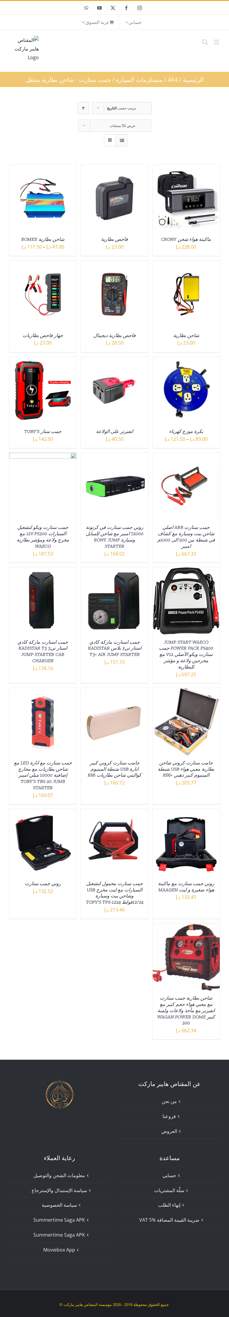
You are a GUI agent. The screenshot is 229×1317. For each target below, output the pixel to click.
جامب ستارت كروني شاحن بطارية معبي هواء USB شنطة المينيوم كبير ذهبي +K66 (186, 769)
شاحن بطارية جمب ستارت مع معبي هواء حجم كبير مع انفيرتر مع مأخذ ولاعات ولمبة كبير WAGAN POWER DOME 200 (186, 1010)
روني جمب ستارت (43, 883)
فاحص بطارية (114, 239)
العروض (169, 1131)
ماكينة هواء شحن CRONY (186, 239)
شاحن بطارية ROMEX (42, 239)
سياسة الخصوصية (59, 1205)
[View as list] (122, 140)
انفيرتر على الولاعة (114, 431)
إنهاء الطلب (169, 1205)
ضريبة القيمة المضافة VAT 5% (169, 1220)
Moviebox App (59, 1249)
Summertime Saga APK (59, 1220)
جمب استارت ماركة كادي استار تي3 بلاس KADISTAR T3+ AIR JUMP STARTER (114, 648)
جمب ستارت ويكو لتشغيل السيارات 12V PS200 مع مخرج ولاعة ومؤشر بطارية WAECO (43, 536)
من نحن (169, 1101)
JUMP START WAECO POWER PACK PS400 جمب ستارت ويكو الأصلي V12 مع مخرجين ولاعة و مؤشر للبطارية (186, 654)
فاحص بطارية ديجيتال (114, 335)
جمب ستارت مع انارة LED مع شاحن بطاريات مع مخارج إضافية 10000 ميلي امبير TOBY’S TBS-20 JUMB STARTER (43, 775)
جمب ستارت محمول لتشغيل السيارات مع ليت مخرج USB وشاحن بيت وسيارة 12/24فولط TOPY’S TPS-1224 (114, 893)
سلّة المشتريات (169, 1190)
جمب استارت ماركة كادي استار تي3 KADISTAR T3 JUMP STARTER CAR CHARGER (43, 651)
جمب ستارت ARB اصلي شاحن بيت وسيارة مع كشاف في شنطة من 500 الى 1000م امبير (186, 536)
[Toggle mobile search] (205, 42)
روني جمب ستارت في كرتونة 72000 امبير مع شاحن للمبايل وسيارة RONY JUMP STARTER (114, 536)
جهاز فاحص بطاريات (43, 335)
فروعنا (169, 1116)
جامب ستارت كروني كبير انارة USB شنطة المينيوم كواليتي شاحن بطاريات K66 (114, 769)
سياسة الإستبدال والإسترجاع (59, 1190)
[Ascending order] (83, 108)
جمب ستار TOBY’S (42, 431)
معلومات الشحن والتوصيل (59, 1175)
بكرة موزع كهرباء (186, 431)
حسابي (169, 1175)
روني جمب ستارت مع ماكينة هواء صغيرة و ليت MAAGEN (186, 887)
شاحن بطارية (186, 335)
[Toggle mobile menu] (217, 42)
